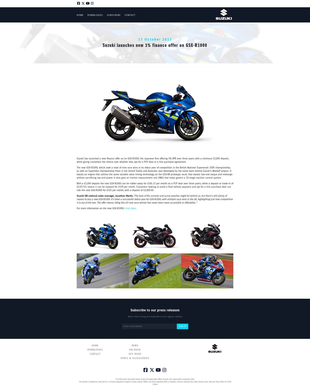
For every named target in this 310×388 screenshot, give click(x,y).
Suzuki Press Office (155, 379)
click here (130, 208)
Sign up (182, 326)
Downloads (95, 349)
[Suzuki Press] (223, 14)
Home (95, 345)
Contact (95, 354)
